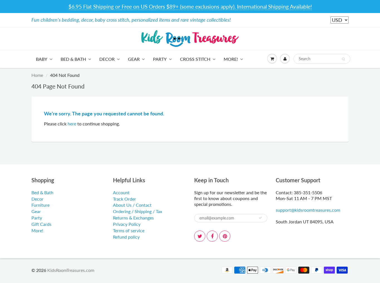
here (72, 123)
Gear (134, 59)
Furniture (40, 205)
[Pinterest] (224, 236)
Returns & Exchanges (133, 217)
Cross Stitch (195, 59)
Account (121, 192)
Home (37, 75)
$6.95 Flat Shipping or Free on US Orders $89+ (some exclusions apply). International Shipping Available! (190, 6)
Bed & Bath (73, 59)
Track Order (124, 198)
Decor (107, 59)
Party (160, 59)
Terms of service (128, 230)
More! (231, 59)
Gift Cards (41, 224)
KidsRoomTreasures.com (70, 270)
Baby (41, 59)
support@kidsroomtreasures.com (308, 210)
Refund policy (126, 236)
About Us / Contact (132, 205)
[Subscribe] (260, 217)
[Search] (343, 59)
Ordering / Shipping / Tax (137, 211)
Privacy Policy (126, 224)
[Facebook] (212, 236)
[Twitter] (199, 236)
